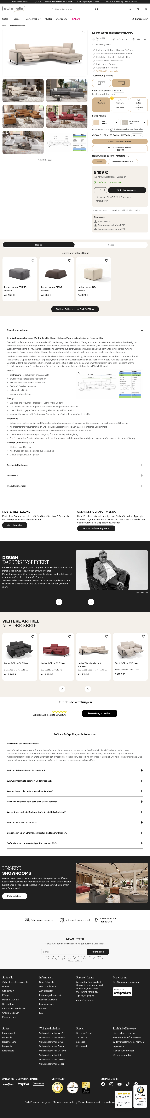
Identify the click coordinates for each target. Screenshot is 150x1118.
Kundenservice (46, 1004)
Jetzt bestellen (14, 525)
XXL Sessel (81, 1037)
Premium (120, 106)
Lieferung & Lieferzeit (50, 995)
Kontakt (43, 1008)
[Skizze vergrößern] (109, 384)
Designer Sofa (9, 1041)
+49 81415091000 (85, 996)
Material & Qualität (11, 999)
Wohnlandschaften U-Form (52, 1050)
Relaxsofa (7, 1037)
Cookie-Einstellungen (123, 1050)
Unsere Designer (10, 1012)
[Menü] (145, 1086)
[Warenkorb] (145, 9)
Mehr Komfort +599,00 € (122, 162)
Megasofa (7, 1046)
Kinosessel (81, 1046)
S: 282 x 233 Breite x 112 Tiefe (120, 141)
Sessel (17, 18)
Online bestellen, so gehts (15, 982)
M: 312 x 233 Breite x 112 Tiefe (120, 148)
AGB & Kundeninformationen (127, 1037)
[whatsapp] (136, 1084)
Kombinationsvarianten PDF (112, 229)
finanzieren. (102, 200)
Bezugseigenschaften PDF (111, 225)
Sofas (5, 18)
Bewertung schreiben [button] (99, 713)
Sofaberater (141, 18)
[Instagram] (111, 1084)
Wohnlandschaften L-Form (52, 1059)
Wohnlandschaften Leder (51, 1063)
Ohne (99, 162)
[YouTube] (119, 1084)
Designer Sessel (84, 1033)
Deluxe (138, 106)
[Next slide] (91, 602)
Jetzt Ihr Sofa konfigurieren (96, 528)
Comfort (101, 103)
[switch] (140, 1104)
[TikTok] (127, 1084)
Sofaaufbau (8, 1004)
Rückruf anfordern (85, 1000)
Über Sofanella (46, 982)
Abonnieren (98, 951)
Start (4, 25)
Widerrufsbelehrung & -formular (128, 1041)
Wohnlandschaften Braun (51, 1046)
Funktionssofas (9, 1033)
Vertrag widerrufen (122, 1055)
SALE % (76, 18)
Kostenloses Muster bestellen (128, 129)
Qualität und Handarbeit (13, 1008)
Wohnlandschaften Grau (51, 1041)
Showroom (61, 18)
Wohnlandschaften (17, 25)
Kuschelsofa (8, 1050)
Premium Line (9, 1017)
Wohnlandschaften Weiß (51, 1033)
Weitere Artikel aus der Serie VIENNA (75, 309)
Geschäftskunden (48, 999)
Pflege (5, 995)
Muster (48, 18)
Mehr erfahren (14, 896)
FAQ (41, 1012)
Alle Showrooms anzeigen (126, 982)
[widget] (123, 1099)
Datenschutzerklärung (124, 1033)
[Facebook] (103, 1084)
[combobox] (73, 9)
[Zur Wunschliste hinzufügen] (84, 32)
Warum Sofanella (47, 986)
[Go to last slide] (59, 602)
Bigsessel (81, 1041)
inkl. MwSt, (110, 176)
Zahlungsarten (46, 990)
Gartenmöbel (32, 18)
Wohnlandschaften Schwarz (52, 1037)
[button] (130, 9)
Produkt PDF (104, 221)
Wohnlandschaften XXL (50, 1055)
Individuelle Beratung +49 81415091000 (121, 2)
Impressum (118, 1046)
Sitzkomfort (8, 990)
